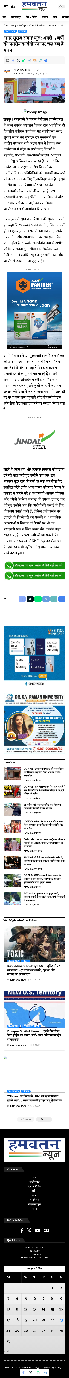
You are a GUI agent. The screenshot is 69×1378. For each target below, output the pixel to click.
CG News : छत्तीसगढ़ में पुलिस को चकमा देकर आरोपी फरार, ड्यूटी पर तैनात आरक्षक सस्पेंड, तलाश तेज (43, 772)
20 (35, 1320)
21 (43, 1320)
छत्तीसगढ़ (22, 31)
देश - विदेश (38, 851)
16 (61, 1309)
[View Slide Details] (34, 566)
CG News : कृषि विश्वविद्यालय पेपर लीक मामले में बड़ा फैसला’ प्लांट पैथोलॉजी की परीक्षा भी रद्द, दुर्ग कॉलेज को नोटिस (44, 790)
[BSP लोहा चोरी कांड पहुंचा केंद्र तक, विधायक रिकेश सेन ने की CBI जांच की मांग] (12, 809)
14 (43, 1309)
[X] (29, 1230)
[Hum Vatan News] (34, 6)
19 (25, 1320)
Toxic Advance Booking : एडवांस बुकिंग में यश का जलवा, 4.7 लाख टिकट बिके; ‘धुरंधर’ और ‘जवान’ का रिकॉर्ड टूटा (34, 970)
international (30, 1026)
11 (17, 1309)
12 (25, 1309)
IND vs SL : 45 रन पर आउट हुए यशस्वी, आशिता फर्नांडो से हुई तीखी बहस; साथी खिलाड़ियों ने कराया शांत (44, 897)
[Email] (34, 60)
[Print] (45, 60)
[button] (7, 7)
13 (34, 1309)
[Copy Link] (40, 60)
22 (52, 1320)
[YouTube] (37, 1230)
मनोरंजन (25, 961)
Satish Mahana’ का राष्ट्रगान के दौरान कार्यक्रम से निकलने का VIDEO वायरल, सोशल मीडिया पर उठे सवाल (44, 843)
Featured (10, 31)
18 (17, 1320)
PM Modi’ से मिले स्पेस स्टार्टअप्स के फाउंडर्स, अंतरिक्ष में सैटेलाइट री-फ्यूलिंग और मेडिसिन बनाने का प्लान (44, 861)
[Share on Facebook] (12, 60)
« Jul (6, 1351)
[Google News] (46, 1230)
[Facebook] (22, 1230)
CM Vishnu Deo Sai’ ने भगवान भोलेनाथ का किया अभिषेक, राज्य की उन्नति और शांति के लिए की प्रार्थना (43, 825)
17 (8, 1320)
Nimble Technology (30, 1367)
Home (6, 26)
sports (37, 905)
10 (8, 1309)
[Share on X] (18, 60)
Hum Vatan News (23, 70)
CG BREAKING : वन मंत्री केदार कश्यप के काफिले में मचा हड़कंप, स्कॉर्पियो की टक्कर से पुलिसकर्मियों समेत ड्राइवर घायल (42, 879)
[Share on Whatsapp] (23, 60)
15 (52, 1309)
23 (61, 1320)
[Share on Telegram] (29, 60)
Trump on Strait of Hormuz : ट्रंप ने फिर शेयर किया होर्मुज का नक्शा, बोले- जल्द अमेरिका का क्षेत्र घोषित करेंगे (34, 1035)
